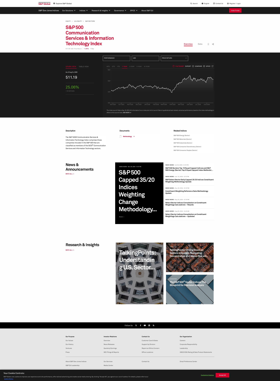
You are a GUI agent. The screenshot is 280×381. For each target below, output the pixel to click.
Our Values (69, 340)
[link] (136, 325)
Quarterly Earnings (110, 348)
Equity (68, 21)
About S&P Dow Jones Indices (76, 361)
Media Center (108, 365)
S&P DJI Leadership (72, 365)
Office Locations (147, 352)
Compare (198, 66)
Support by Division (148, 344)
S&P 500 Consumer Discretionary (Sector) (187, 146)
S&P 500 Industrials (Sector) (183, 143)
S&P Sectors (90, 21)
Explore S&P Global (64, 3)
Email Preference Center (188, 361)
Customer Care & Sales (150, 340)
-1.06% (86, 48)
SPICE (208, 66)
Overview (188, 44)
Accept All (222, 375)
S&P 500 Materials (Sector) (183, 139)
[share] (212, 42)
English (206, 3)
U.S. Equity (78, 21)
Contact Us (219, 3)
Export (188, 66)
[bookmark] (208, 44)
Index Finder (235, 10)
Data (200, 44)
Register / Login (235, 3)
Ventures (69, 348)
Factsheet (180, 66)
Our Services (108, 361)
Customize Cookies (207, 375)
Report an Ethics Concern (150, 348)
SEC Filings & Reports (111, 352)
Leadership (184, 348)
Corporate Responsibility (188, 344)
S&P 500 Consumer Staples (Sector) (185, 150)
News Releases (109, 344)
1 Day (92, 48)
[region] (140, 375)
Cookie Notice (8, 379)
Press (68, 352)
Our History (69, 344)
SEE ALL (69, 174)
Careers (182, 340)
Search (195, 3)
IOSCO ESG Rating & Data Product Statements (196, 352)
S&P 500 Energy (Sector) (182, 135)
